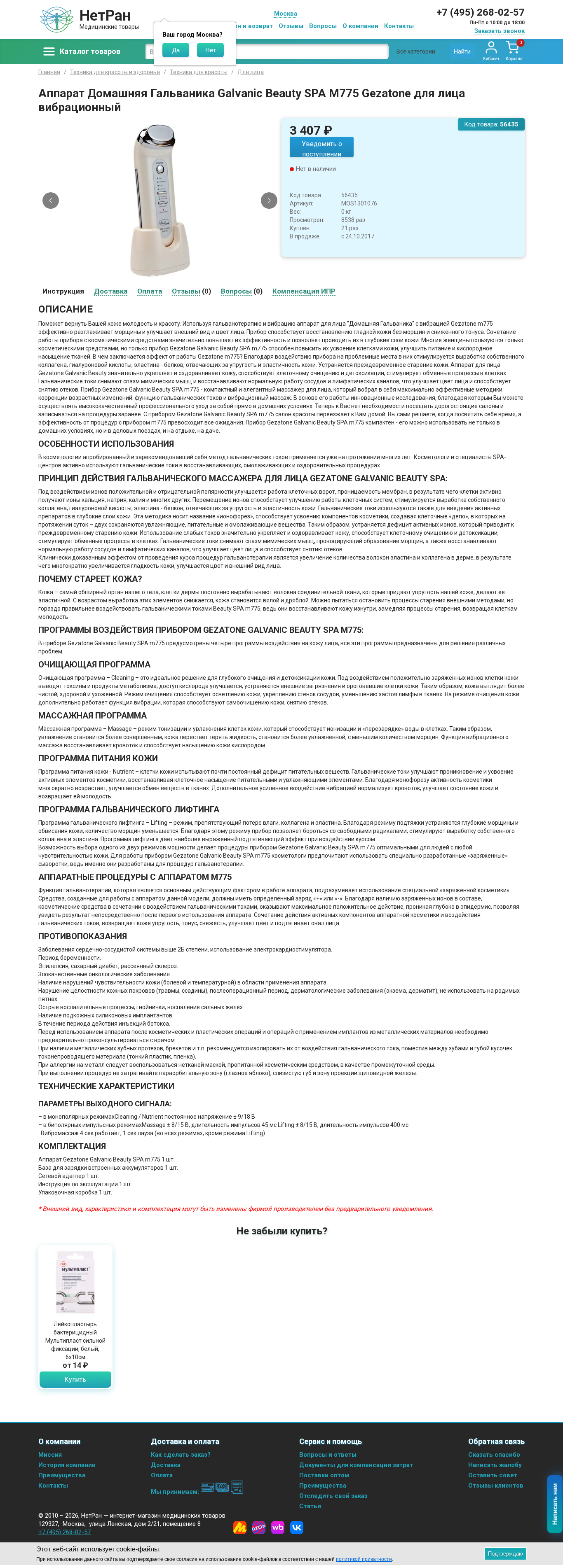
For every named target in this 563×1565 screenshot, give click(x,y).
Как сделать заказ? (181, 1454)
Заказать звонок (499, 31)
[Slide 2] (159, 277)
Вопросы (323, 26)
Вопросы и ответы (328, 1454)
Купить (75, 1379)
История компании (67, 1465)
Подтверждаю (505, 1554)
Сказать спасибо (494, 1454)
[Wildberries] (277, 1527)
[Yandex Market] (239, 1527)
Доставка (166, 1465)
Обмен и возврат (247, 26)
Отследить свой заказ (333, 1496)
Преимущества (61, 1475)
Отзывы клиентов (495, 1485)
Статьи (310, 1506)
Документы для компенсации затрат (356, 1465)
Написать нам (554, 1504)
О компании (360, 26)
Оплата (162, 1475)
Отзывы (291, 26)
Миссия (50, 1454)
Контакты (399, 26)
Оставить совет (492, 1475)
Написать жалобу (495, 1465)
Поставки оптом (324, 1475)
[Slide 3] (166, 277)
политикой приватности (364, 1559)
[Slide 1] (152, 277)
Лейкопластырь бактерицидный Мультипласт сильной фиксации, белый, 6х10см (75, 1340)
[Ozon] (258, 1527)
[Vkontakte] (296, 1527)
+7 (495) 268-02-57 (480, 12)
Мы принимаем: (176, 1491)
